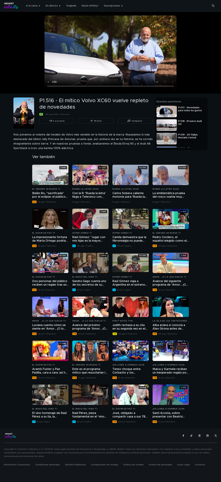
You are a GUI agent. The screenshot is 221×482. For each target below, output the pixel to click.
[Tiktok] (191, 435)
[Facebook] (183, 435)
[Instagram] (207, 435)
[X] (215, 435)
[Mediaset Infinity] (11, 5)
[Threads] (199, 435)
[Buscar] (213, 6)
